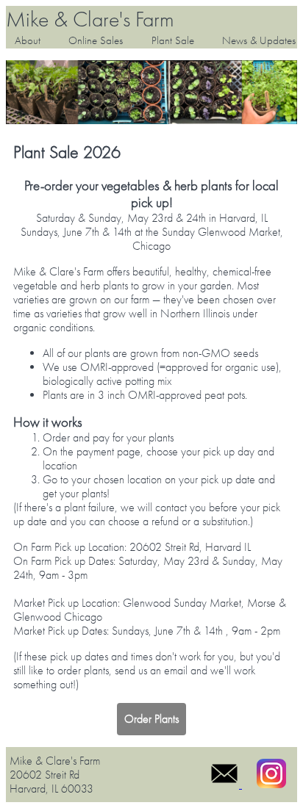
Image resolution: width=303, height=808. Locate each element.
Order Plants (151, 719)
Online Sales (95, 40)
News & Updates (259, 40)
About (27, 40)
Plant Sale (173, 40)
